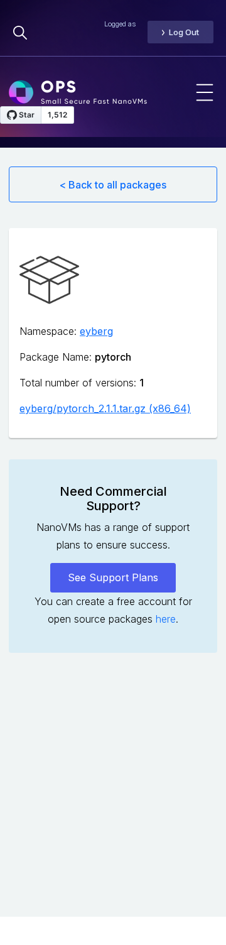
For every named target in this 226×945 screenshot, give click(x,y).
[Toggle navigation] (204, 92)
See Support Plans (113, 577)
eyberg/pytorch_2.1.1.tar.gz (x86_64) (105, 408)
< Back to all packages (113, 184)
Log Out (184, 32)
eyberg (96, 331)
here (166, 619)
